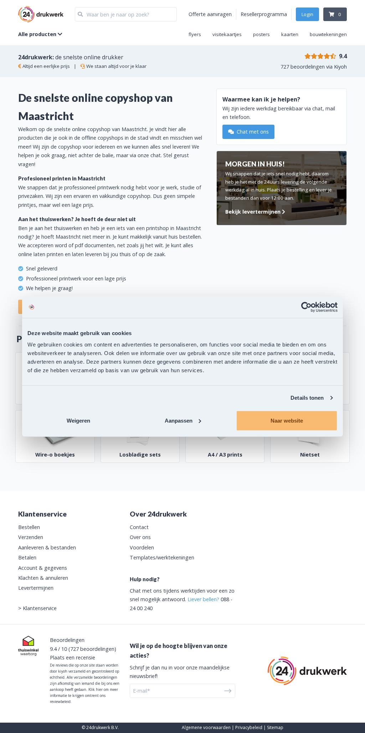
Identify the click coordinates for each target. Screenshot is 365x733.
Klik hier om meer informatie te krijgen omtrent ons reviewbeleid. (84, 695)
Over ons (140, 537)
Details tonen (307, 398)
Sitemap (275, 727)
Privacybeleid (248, 727)
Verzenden (30, 537)
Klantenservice (40, 608)
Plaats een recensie (72, 657)
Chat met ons (252, 131)
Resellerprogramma (264, 14)
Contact (139, 527)
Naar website (287, 420)
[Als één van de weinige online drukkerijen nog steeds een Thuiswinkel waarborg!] (28, 645)
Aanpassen (178, 420)
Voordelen (142, 547)
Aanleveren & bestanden (47, 547)
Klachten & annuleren (43, 577)
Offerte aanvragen (210, 14)
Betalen (27, 557)
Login (307, 14)
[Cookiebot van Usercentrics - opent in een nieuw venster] (306, 307)
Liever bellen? (203, 599)
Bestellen (29, 527)
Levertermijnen (35, 587)
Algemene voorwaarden (206, 727)
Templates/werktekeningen (162, 557)
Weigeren (78, 420)
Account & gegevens (42, 567)
